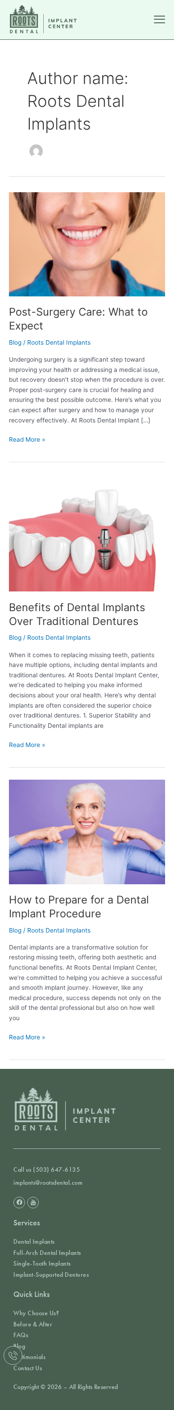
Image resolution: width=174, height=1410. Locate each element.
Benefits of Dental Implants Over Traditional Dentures (77, 614)
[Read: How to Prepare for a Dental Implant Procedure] (87, 831)
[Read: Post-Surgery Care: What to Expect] (87, 243)
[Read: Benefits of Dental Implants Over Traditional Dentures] (87, 532)
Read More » (27, 439)
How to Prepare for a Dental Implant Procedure (79, 906)
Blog (15, 342)
